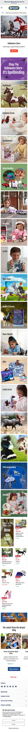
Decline (13, 724)
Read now (10, 665)
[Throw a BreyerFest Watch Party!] (11, 643)
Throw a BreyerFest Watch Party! (11, 654)
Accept (13, 720)
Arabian (18, 563)
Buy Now (14, 52)
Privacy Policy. (7, 716)
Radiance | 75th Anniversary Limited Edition (19, 536)
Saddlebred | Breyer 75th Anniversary (7, 564)
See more (13, 671)
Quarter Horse (5, 584)
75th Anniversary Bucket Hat (20, 585)
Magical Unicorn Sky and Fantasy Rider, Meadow (7, 607)
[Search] (3, 13)
